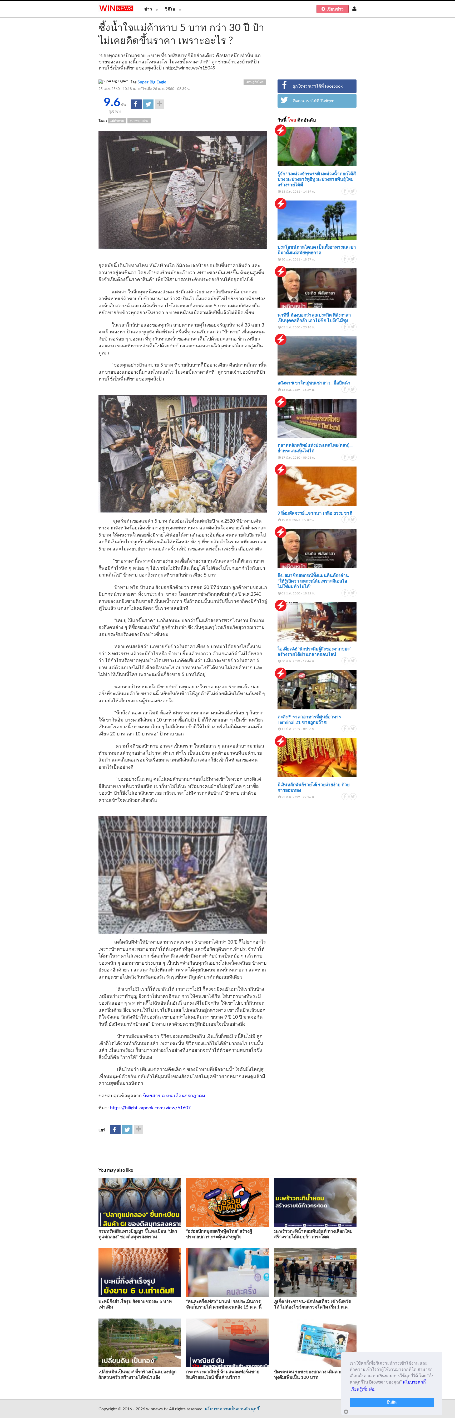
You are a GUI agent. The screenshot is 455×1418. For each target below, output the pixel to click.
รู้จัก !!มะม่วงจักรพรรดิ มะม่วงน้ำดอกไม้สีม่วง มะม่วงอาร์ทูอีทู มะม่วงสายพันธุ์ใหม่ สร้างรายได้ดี (317, 179)
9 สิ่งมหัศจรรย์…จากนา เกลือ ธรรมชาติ (315, 513)
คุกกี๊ (255, 1409)
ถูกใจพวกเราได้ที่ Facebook (318, 86)
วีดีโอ (170, 9)
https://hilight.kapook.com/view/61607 (150, 1108)
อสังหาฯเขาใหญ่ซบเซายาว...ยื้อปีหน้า (314, 383)
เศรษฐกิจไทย (255, 82)
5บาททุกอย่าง (139, 120)
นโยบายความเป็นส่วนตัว (227, 1409)
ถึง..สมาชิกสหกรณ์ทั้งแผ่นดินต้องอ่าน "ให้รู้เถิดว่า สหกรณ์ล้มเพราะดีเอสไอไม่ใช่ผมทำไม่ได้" (313, 581)
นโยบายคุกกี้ (414, 1382)
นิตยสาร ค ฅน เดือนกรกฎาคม (174, 1096)
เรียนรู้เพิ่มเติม (363, 1389)
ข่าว (148, 9)
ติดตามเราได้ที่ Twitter (313, 101)
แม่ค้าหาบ (117, 120)
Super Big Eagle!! (153, 82)
